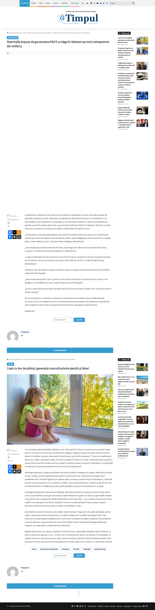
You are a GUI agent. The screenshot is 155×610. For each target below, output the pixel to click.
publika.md (29, 311)
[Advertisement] (133, 167)
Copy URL (79, 320)
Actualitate (24, 3)
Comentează (60, 350)
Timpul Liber (75, 3)
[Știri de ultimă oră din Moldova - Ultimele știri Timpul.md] (77, 17)
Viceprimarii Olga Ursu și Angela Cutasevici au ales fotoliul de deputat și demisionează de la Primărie (126, 52)
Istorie (48, 3)
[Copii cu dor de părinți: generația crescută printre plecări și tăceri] (142, 41)
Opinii (41, 3)
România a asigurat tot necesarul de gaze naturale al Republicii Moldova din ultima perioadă (125, 97)
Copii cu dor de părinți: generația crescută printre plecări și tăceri (126, 40)
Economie (64, 3)
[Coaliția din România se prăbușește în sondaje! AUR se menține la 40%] (142, 66)
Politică (33, 3)
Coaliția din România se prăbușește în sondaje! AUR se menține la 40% (126, 65)
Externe (55, 3)
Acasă (10, 33)
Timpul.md (25, 332)
